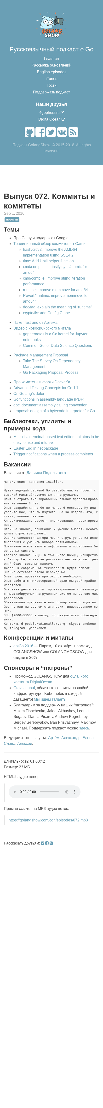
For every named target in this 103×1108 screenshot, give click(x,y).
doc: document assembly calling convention (50, 405)
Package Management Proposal (40, 355)
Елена (88, 738)
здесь (84, 728)
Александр (70, 738)
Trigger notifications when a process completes (53, 454)
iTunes (51, 79)
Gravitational (24, 688)
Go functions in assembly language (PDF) (48, 399)
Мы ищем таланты (50, 699)
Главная (51, 58)
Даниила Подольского (46, 473)
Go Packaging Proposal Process (50, 372)
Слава (9, 743)
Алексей (24, 743)
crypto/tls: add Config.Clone (46, 313)
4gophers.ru (49, 112)
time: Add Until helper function (48, 261)
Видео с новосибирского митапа (42, 328)
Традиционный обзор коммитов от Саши (49, 244)
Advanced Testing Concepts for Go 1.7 (46, 388)
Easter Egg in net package (35, 448)
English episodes (51, 72)
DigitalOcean (49, 119)
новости (12, 219)
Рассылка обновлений (51, 65)
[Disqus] (51, 906)
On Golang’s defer (28, 394)
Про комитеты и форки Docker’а (41, 382)
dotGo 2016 (23, 646)
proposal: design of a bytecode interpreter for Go (54, 411)
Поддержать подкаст (51, 92)
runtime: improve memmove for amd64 (55, 290)
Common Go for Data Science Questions (57, 345)
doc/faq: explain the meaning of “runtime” (57, 307)
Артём (53, 738)
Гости (52, 85)
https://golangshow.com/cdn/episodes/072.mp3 (48, 820)
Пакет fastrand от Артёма (35, 322)
